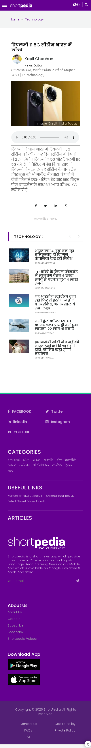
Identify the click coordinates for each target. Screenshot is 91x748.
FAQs (28, 730)
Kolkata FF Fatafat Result (25, 496)
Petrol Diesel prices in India (27, 501)
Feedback (15, 632)
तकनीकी (70, 460)
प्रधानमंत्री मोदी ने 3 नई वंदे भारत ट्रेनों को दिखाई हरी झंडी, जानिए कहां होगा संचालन (57, 348)
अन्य (10, 471)
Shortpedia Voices (22, 638)
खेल (59, 460)
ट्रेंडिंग (26, 460)
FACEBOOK (21, 411)
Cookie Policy (65, 724)
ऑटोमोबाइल (41, 465)
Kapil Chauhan (39, 58)
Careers (14, 619)
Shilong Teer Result (60, 496)
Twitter (57, 411)
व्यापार (12, 465)
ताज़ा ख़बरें (14, 460)
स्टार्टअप (57, 465)
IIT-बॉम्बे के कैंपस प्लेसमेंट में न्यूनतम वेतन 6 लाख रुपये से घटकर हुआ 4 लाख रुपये (56, 277)
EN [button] (78, 4)
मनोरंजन (24, 465)
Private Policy (65, 730)
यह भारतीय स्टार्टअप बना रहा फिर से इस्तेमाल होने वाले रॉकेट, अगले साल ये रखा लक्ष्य (55, 302)
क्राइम (36, 460)
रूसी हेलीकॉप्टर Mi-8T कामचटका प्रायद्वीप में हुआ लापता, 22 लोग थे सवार (56, 325)
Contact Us (28, 724)
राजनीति (48, 460)
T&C (28, 737)
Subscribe (15, 625)
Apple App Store (20, 572)
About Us (15, 612)
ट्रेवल (68, 465)
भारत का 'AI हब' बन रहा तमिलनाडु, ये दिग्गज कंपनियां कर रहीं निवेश (54, 254)
